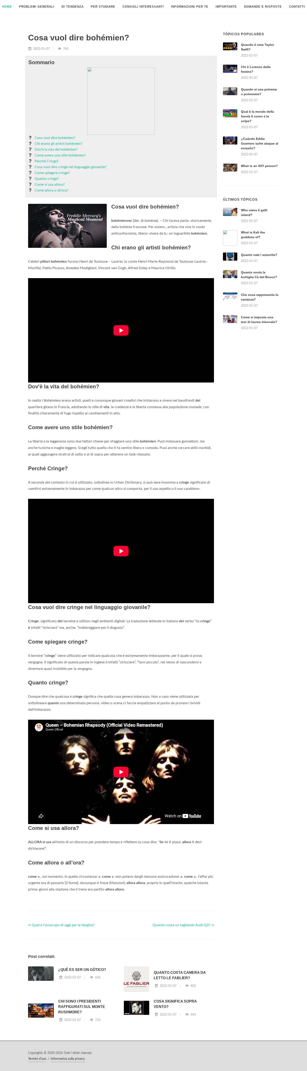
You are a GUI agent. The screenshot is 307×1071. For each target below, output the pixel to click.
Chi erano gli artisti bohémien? (58, 143)
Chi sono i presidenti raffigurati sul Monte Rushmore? (81, 1006)
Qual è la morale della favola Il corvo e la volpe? (257, 116)
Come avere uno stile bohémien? (60, 155)
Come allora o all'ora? (51, 190)
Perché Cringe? (46, 161)
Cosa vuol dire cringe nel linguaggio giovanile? (71, 167)
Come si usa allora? (50, 184)
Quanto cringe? (47, 178)
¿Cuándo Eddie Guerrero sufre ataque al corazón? (259, 143)
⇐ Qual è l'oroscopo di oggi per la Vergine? (61, 925)
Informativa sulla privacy (68, 1058)
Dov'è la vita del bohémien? (56, 149)
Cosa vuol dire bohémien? (55, 138)
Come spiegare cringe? (52, 173)
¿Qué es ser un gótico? (82, 970)
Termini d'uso (37, 1058)
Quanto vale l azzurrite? (259, 255)
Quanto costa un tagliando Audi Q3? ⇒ (183, 925)
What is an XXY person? (259, 166)
